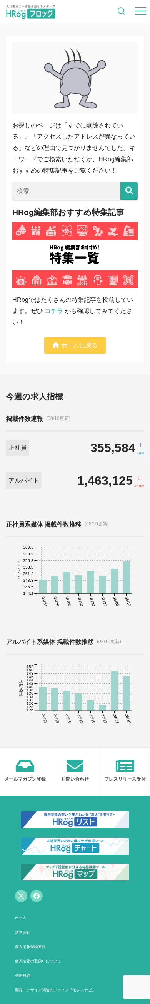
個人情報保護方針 (30, 947)
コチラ (54, 311)
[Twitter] (21, 896)
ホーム (21, 918)
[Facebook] (36, 896)
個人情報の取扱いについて (38, 961)
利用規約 (22, 975)
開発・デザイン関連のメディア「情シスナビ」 (55, 990)
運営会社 (22, 932)
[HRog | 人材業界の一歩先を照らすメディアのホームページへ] (30, 11)
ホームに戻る (78, 345)
